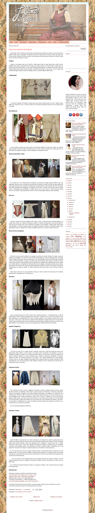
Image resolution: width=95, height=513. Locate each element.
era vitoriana (76, 236)
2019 (68, 191)
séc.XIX (24, 491)
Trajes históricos (23, 42)
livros (67, 240)
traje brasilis (75, 245)
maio (70, 209)
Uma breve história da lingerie (20, 49)
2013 (68, 224)
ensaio (82, 234)
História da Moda (32, 42)
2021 (68, 187)
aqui (37, 271)
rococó (68, 243)
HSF (81, 238)
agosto (70, 204)
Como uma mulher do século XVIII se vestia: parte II (79, 124)
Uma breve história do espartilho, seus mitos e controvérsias (23, 481)
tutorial (81, 245)
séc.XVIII (29, 491)
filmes (77, 238)
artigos (67, 234)
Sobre (16, 42)
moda (70, 239)
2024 (68, 183)
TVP (85, 245)
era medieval (18, 491)
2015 (68, 219)
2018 (68, 194)
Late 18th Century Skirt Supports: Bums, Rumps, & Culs (22, 475)
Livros (50, 42)
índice (84, 238)
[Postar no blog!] (37, 489)
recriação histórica (76, 239)
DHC (79, 234)
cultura (75, 234)
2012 (68, 226)
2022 (68, 185)
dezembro (71, 200)
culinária (71, 234)
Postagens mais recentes (16, 496)
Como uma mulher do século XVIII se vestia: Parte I (79, 167)
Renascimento (82, 241)
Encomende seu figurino (63, 42)
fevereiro (71, 217)
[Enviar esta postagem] (33, 489)
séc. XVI (72, 243)
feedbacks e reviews (71, 238)
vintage (71, 246)
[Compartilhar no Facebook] (40, 489)
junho (70, 206)
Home (11, 42)
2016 (68, 198)
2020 (68, 189)
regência (76, 241)
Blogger (51, 510)
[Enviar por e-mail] (36, 489)
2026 (68, 180)
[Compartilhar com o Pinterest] (41, 489)
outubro (71, 202)
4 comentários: (27, 489)
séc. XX (77, 243)
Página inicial (36, 496)
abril (70, 211)
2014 (68, 222)
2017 (68, 196)
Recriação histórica (42, 42)
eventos (84, 236)
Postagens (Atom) (38, 500)
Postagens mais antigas (56, 496)
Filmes (55, 42)
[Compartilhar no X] (38, 489)
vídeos (67, 246)
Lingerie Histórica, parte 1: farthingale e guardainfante (22, 476)
